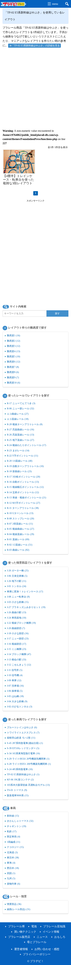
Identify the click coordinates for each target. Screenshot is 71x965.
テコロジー (15, 847)
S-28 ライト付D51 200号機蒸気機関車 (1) (29, 763)
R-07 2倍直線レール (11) (20, 523)
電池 (34, 926)
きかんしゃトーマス (20, 820)
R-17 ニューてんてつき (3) (21, 403)
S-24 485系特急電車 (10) (20, 769)
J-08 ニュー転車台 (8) (18, 596)
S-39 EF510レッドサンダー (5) (23, 748)
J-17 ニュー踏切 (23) (18, 638)
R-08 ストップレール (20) (20, 518)
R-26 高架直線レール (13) (20, 434)
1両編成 (13, 842)
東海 (11, 862)
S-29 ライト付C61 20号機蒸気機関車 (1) (28, 758)
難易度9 (13, 377)
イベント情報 (51, 931)
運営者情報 (21, 949)
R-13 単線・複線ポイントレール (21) (26, 497)
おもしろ (59, 936)
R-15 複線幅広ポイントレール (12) (25, 487)
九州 (11, 878)
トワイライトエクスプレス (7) (23, 732)
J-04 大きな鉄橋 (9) (17, 701)
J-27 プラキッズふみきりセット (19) (26, 607)
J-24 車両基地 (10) (16, 617)
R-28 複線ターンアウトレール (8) (25, 424)
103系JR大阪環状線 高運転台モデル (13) (28, 785)
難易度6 (13, 361)
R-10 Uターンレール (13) (20, 513)
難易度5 (13, 356)
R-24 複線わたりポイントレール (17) (26, 445)
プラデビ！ (37, 961)
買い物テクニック (25, 931)
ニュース (42, 936)
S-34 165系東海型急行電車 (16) (23, 753)
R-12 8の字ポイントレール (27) (23, 502)
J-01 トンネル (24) (16, 586)
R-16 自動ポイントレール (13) (23, 481)
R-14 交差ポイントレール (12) (23, 492)
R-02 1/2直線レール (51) (19, 544)
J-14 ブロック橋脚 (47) (19, 654)
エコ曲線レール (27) (18, 413)
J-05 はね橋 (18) (15, 696)
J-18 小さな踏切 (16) (18, 633)
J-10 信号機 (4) (15, 675)
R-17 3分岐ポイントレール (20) (23, 476)
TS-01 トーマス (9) (17, 790)
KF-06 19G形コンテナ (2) (20, 779)
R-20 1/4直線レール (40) (19, 460)
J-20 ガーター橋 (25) (18, 570)
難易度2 (13, 340)
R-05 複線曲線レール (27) (20, 528)
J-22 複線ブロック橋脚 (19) (21, 622)
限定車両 (13, 836)
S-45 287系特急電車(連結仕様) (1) (25, 743)
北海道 (12, 852)
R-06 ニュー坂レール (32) (20, 408)
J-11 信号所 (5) (14, 670)
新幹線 (13, 815)
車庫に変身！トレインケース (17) (25, 591)
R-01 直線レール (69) (18, 539)
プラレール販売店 (19, 936)
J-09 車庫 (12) (14, 680)
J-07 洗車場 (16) (15, 685)
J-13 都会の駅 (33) (16, 659)
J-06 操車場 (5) (15, 690)
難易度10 (13, 382)
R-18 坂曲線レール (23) (19, 471)
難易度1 (13, 335)
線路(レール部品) (18, 909)
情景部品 (14, 904)
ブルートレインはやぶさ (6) (22, 727)
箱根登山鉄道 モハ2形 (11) (21, 737)
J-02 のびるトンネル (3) (19, 706)
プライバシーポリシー (36, 954)
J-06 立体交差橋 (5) (17, 575)
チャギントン (16, 826)
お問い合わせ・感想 (46, 949)
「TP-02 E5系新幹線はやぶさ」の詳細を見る (36, 45)
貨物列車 (13, 883)
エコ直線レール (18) (18, 419)
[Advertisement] (35, 86)
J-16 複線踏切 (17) (16, 643)
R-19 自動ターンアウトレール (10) (25, 466)
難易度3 (13, 346)
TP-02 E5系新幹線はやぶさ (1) (23, 774)
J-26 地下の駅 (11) (16, 581)
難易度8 (13, 372)
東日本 (13, 857)
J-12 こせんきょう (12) (19, 664)
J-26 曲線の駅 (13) (16, 612)
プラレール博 (16, 926)
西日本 (13, 868)
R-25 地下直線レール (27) (20, 440)
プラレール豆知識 (54, 926)
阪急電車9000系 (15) (18, 795)
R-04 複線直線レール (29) (20, 534)
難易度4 (13, 351)
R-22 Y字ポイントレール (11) (22, 455)
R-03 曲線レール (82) (18, 549)
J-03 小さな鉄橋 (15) (18, 602)
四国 (11, 873)
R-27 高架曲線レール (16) (20, 429)
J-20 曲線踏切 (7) (16, 628)
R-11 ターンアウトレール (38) (23, 508)
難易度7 (13, 367)
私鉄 (12, 831)
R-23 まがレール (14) (18, 450)
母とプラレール (36, 942)
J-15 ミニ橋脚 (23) (16, 649)
